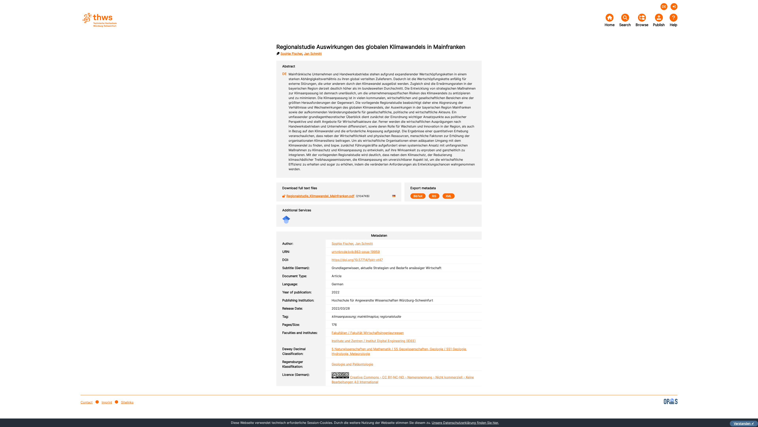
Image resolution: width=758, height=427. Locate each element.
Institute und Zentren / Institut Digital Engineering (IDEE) (374, 341)
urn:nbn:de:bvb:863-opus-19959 (356, 252)
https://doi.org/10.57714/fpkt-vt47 (357, 260)
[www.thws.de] (110, 23)
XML (448, 196)
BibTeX (418, 196)
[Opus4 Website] (670, 403)
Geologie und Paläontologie (352, 364)
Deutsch (663, 6)
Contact (87, 402)
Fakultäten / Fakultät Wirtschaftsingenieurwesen (368, 333)
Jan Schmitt (313, 54)
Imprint (107, 402)
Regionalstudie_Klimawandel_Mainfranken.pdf (320, 196)
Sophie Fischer (291, 54)
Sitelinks (127, 402)
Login (674, 6)
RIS (434, 196)
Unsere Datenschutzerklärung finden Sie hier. (465, 423)
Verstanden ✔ (744, 423)
